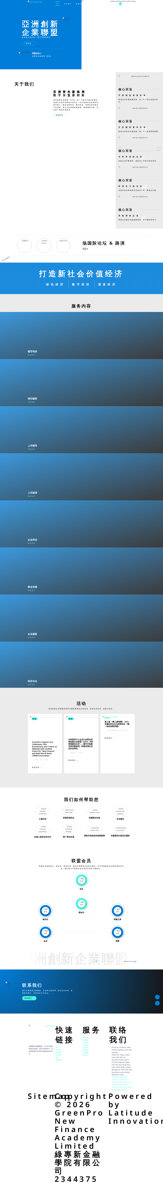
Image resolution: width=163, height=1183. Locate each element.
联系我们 (111, 4)
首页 (57, 4)
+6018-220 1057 (129, 4)
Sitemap (49, 1096)
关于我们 (67, 4)
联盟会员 (79, 4)
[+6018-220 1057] (120, 3)
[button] (119, 149)
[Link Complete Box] (45, 744)
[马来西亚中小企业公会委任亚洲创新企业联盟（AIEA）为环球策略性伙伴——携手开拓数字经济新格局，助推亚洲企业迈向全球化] (81, 726)
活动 (101, 4)
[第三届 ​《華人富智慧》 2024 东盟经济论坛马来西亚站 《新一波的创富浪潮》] (110, 717)
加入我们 (91, 4)
